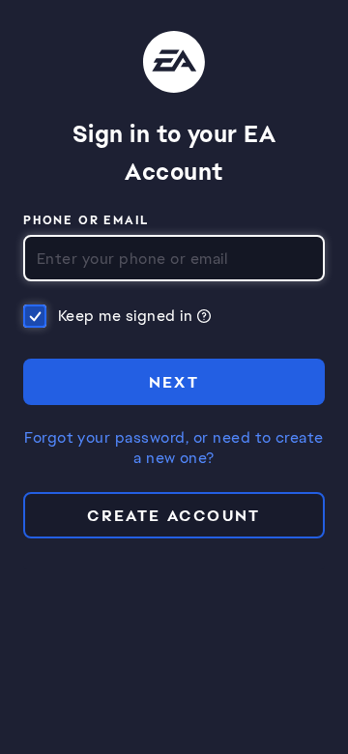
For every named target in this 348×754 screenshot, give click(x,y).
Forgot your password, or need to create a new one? (174, 448)
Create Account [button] (174, 516)
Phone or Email (86, 221)
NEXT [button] (174, 382)
